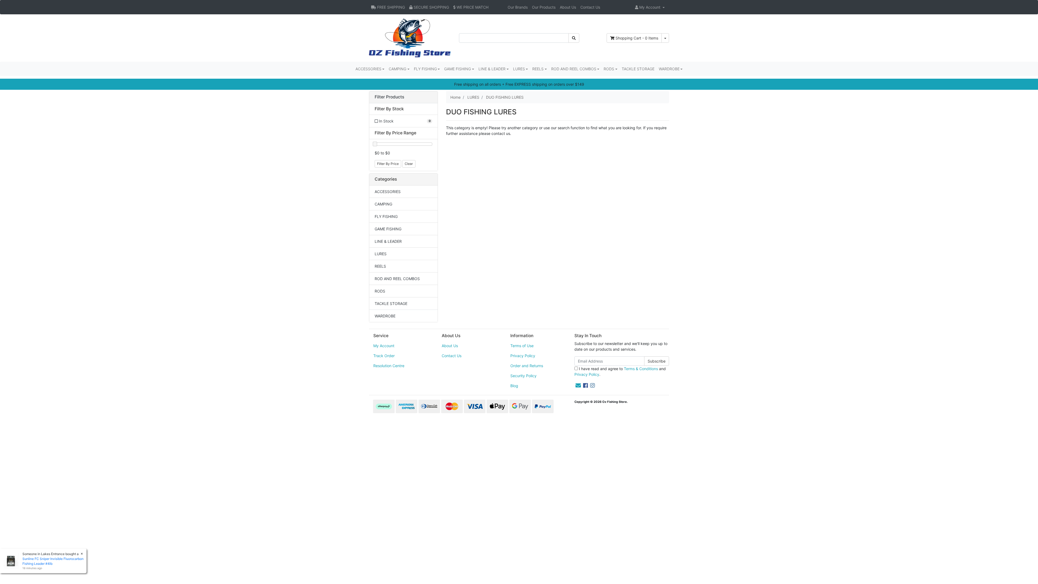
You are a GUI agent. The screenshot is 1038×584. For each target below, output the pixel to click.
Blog (514, 385)
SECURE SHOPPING (430, 7)
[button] (650, 7)
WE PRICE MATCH (471, 7)
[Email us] (578, 385)
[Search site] (573, 38)
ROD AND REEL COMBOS (397, 278)
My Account (383, 345)
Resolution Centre (388, 365)
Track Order (384, 355)
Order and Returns (526, 365)
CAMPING (383, 204)
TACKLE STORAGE (638, 69)
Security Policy (523, 375)
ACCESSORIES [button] (368, 69)
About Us (568, 7)
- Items (637, 38)
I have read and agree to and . (620, 371)
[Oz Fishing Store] (410, 37)
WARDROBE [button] (669, 69)
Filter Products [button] (389, 97)
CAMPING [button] (397, 69)
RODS (380, 291)
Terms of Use (522, 345)
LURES (381, 253)
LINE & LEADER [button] (491, 69)
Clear (409, 164)
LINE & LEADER (388, 241)
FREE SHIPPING (390, 7)
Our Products (543, 7)
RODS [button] (609, 69)
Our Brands (518, 7)
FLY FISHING (386, 216)
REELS (380, 266)
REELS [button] (538, 69)
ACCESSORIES (388, 191)
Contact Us (590, 7)
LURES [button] (519, 69)
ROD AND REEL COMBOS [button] (573, 69)
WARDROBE (385, 316)
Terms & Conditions (641, 368)
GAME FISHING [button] (457, 69)
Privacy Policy (522, 355)
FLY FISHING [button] (425, 69)
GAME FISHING (388, 229)
